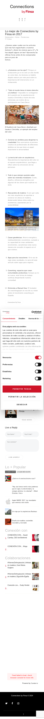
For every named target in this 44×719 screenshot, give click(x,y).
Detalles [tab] (22, 318)
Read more (27, 420)
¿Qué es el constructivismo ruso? (23, 478)
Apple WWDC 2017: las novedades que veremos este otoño (24, 501)
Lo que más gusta (23, 472)
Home (17, 37)
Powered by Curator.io (30, 683)
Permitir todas (22, 389)
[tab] (10, 472)
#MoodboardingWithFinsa (29, 410)
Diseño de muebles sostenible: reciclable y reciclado (22, 522)
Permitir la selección (22, 397)
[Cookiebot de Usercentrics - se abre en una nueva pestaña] (31, 312)
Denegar (22, 405)
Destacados (9, 37)
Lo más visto (10, 472)
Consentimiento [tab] (9, 318)
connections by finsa (14, 302)
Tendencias (25, 37)
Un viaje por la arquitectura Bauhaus (24, 511)
